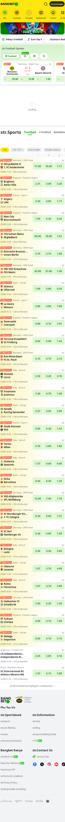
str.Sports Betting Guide (44, 734)
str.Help (36, 721)
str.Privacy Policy (9, 782)
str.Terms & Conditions (12, 776)
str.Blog (36, 727)
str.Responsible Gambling (13, 789)
